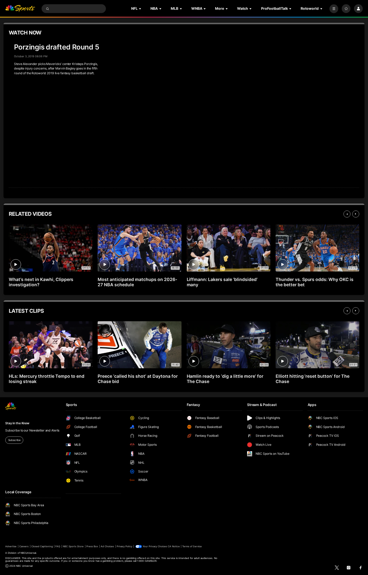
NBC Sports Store (73, 546)
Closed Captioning (42, 546)
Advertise (11, 546)
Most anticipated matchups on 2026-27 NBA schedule (137, 282)
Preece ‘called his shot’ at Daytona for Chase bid (137, 379)
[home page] (20, 8)
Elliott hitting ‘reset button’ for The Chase (312, 379)
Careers (24, 546)
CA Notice (173, 546)
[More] (333, 8)
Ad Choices (107, 546)
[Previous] (346, 214)
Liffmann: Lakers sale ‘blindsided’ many (222, 282)
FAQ (57, 546)
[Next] (355, 214)
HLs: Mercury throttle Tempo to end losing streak (46, 379)
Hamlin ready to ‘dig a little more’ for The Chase (225, 379)
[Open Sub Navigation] (140, 9)
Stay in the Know (17, 423)
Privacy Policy (124, 546)
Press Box (92, 546)
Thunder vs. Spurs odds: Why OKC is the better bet (314, 282)
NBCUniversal (28, 553)
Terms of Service (192, 546)
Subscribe (14, 440)
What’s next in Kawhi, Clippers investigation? (41, 282)
